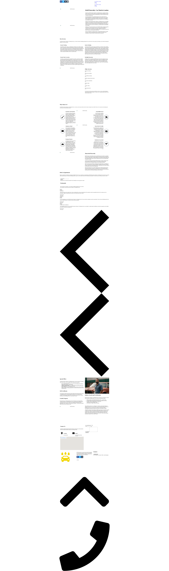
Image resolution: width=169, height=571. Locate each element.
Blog (95, 2)
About (96, 6)
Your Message (87, 431)
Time (86, 426)
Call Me (62, 179)
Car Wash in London (98, 1)
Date (86, 425)
